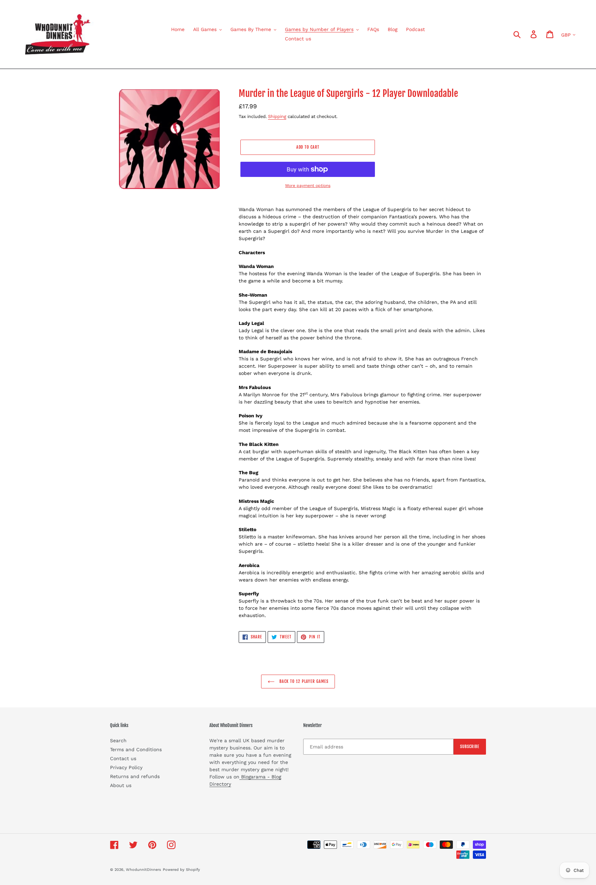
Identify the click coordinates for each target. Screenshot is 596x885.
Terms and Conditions (136, 749)
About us (120, 785)
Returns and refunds (135, 776)
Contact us (123, 758)
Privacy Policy (126, 767)
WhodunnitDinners (143, 869)
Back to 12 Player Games (303, 681)
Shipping (277, 116)
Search (118, 740)
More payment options (307, 185)
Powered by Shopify (181, 869)
